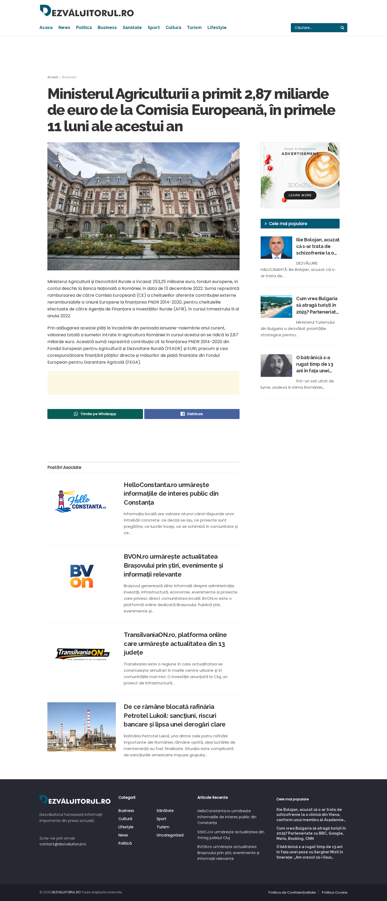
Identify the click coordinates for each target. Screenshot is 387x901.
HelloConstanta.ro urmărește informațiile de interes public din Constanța (171, 493)
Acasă (52, 77)
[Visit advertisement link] (300, 175)
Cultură (173, 27)
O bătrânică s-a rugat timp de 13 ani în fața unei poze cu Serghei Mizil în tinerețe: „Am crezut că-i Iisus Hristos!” (314, 364)
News (64, 27)
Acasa (46, 27)
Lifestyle (217, 27)
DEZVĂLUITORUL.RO (66, 892)
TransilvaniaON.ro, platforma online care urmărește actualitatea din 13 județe (175, 643)
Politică (84, 27)
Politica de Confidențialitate (292, 892)
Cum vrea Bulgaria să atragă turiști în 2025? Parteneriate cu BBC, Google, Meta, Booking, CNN (317, 305)
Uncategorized (170, 835)
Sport (154, 27)
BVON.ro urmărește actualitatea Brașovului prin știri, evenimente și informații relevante (173, 565)
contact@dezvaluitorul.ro (62, 844)
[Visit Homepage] (86, 10)
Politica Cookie (335, 892)
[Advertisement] (193, 55)
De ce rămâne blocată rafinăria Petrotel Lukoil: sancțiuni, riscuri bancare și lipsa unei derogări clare (175, 715)
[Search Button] (343, 27)
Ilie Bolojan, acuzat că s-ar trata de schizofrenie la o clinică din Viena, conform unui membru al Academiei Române (318, 246)
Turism (194, 27)
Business (107, 27)
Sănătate (132, 27)
